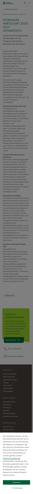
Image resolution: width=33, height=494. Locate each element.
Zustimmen (16, 482)
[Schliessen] (28, 435)
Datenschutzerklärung (11, 458)
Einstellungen (17, 488)
